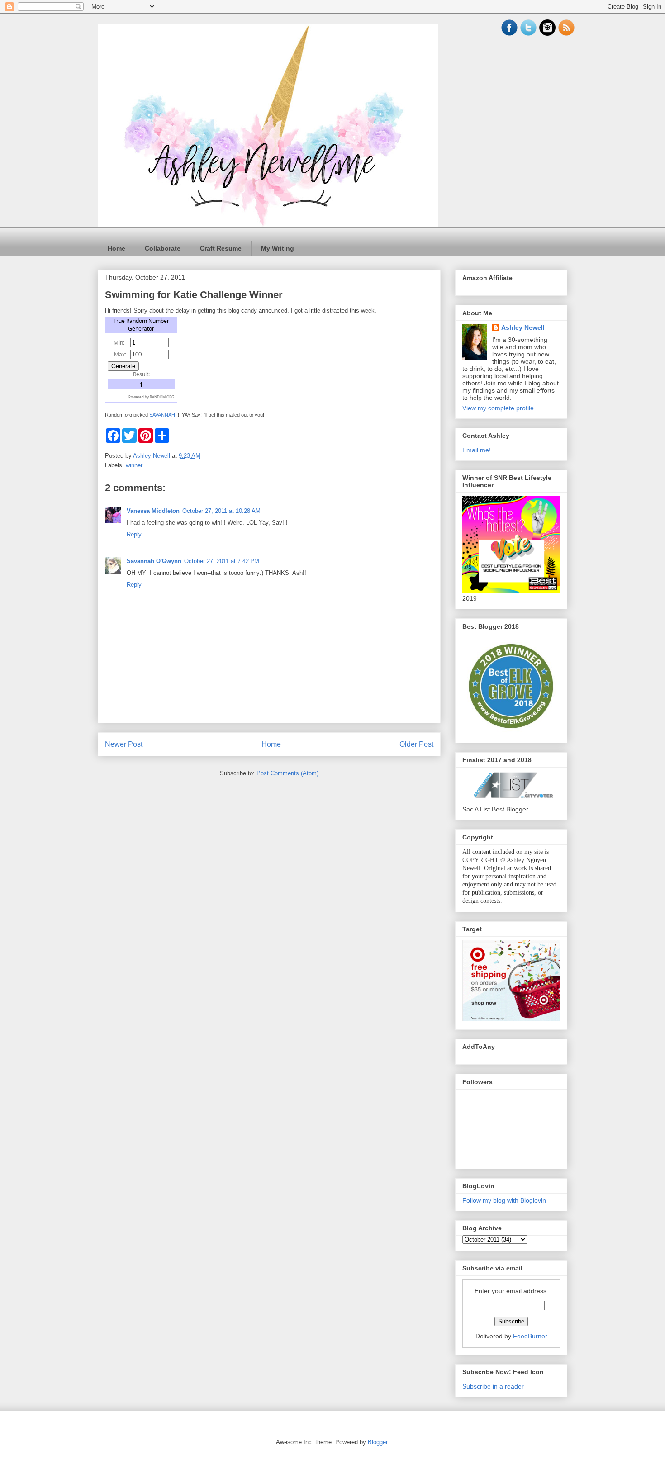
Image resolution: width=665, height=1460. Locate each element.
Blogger (377, 1442)
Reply (134, 534)
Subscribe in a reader (493, 1386)
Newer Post (123, 744)
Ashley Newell (523, 327)
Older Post (416, 744)
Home (116, 248)
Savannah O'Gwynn (154, 561)
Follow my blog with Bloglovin (504, 1200)
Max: (120, 354)
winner (134, 465)
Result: (141, 374)
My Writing (277, 248)
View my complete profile (498, 408)
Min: (119, 342)
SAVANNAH (162, 414)
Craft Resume (221, 248)
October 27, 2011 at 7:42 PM (221, 561)
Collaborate (162, 248)
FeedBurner (530, 1336)
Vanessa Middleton (153, 510)
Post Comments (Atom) (287, 773)
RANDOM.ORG (162, 396)
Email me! (476, 450)
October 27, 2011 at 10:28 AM (221, 510)
